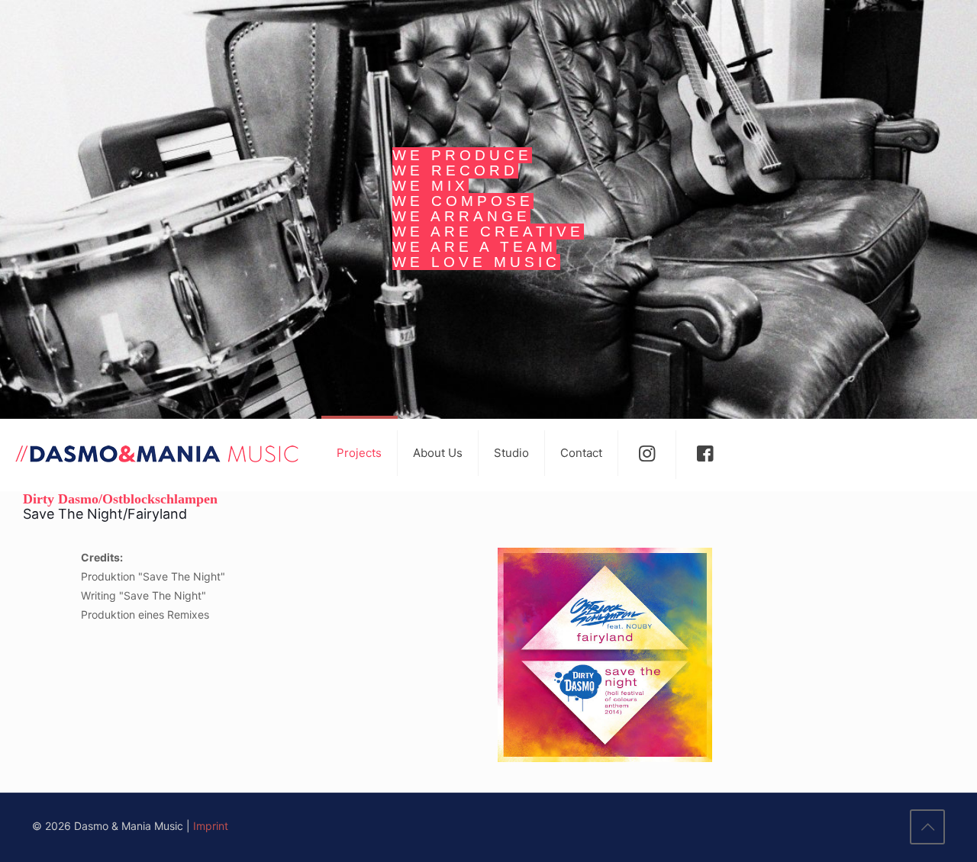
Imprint (210, 825)
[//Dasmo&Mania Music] (156, 453)
